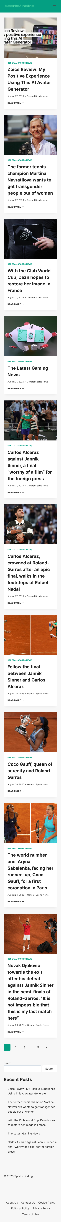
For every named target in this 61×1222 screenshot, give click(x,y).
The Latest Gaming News (24, 1133)
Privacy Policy (41, 1208)
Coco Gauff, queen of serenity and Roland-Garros (30, 771)
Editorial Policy (20, 1208)
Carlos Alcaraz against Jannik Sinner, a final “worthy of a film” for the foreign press (30, 465)
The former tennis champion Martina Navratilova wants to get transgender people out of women (30, 180)
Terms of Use (30, 1214)
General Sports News (20, 63)
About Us (12, 1202)
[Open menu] (54, 6)
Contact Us (28, 1202)
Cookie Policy (46, 1202)
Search (8, 1063)
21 (37, 1047)
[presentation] (30, 38)
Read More (16, 103)
